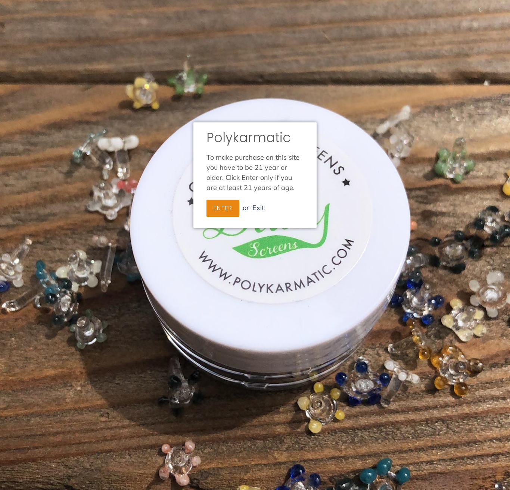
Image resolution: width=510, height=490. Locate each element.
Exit (258, 207)
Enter (223, 208)
